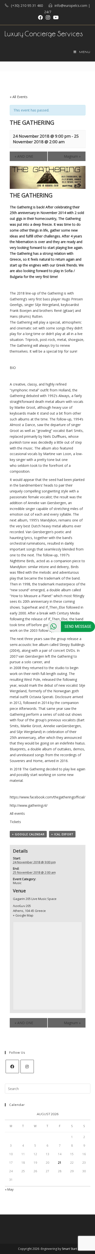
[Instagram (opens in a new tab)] (48, 17)
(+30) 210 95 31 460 (27, 5)
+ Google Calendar (28, 834)
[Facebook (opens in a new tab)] (40, 17)
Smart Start (69, 1249)
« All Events (19, 96)
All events (17, 813)
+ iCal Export (62, 834)
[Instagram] (27, 1066)
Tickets (15, 821)
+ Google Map (23, 915)
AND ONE (24, 156)
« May (9, 1189)
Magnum (72, 156)
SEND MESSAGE (78, 626)
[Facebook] (12, 1066)
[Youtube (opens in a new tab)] (55, 17)
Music (17, 883)
